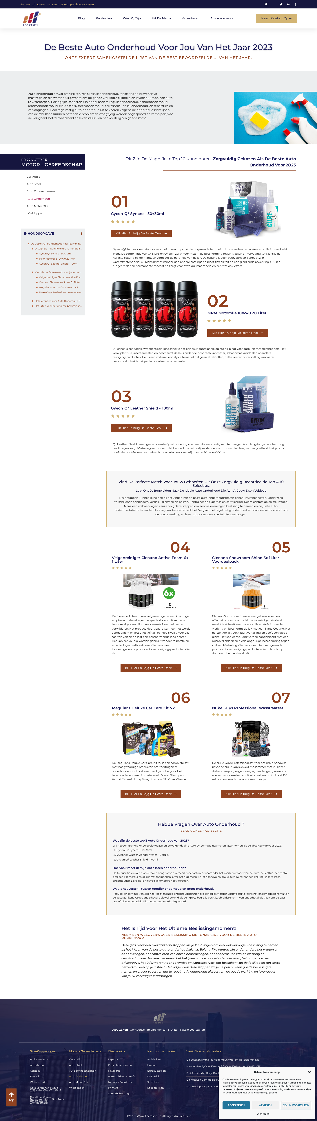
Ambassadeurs (221, 18)
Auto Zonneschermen (42, 191)
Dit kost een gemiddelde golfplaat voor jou (212, 1079)
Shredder (153, 1082)
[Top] (11, 1095)
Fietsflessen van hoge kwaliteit (205, 1073)
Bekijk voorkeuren (296, 1105)
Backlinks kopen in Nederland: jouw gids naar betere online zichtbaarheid (47, 1100)
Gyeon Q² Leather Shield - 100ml (58, 263)
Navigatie (114, 1071)
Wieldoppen (35, 213)
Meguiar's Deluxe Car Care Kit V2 (58, 287)
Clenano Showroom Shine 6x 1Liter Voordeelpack (61, 282)
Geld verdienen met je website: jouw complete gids (45, 1089)
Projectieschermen (120, 1065)
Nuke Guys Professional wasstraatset (60, 292)
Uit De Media (161, 18)
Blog (81, 18)
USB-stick (153, 1076)
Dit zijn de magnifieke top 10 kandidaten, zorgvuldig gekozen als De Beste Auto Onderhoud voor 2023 (58, 248)
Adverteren (190, 18)
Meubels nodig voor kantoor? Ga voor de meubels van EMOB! (223, 1066)
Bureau (152, 1065)
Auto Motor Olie (37, 206)
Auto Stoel (34, 184)
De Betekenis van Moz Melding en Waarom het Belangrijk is (222, 1059)
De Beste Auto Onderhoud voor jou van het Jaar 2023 (56, 243)
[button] (309, 1072)
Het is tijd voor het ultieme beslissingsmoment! (58, 305)
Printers (113, 1088)
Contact (35, 1071)
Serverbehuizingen (120, 1093)
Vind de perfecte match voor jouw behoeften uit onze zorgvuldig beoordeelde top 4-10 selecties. (58, 272)
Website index (39, 1082)
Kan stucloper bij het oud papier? (207, 1086)
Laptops (113, 1059)
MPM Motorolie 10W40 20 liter (57, 258)
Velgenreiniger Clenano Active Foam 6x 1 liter (61, 277)
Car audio (33, 176)
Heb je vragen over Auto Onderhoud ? (57, 300)
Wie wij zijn (132, 18)
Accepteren (236, 1105)
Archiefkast (154, 1059)
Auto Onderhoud (38, 198)
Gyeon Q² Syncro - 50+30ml (55, 253)
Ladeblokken (155, 1088)
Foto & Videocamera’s (121, 1076)
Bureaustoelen (156, 1071)
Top (11, 1100)
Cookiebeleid (263, 1114)
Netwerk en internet (121, 1082)
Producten (104, 18)
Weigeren (265, 1105)
